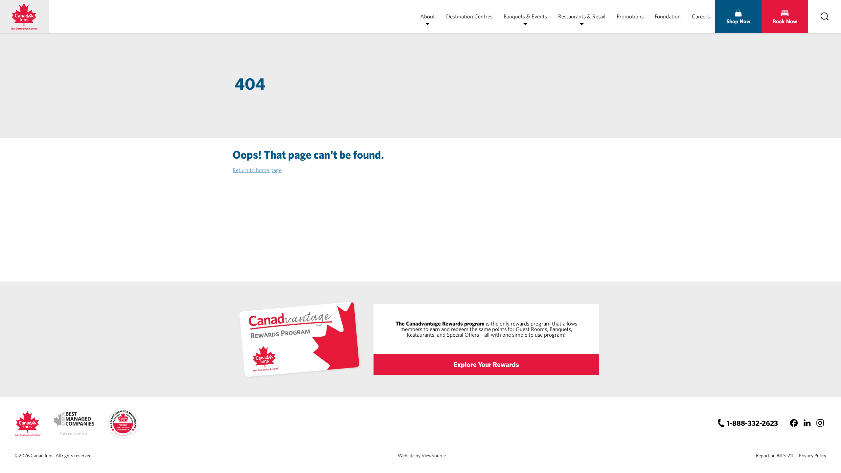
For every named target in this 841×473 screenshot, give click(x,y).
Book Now (785, 21)
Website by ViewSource (422, 455)
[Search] (824, 16)
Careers (701, 16)
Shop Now (738, 21)
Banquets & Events (525, 16)
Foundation (668, 16)
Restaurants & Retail (581, 16)
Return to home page (257, 170)
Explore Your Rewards (486, 364)
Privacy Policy (812, 455)
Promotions (630, 16)
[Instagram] (820, 423)
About (427, 16)
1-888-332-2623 (752, 423)
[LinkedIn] (807, 423)
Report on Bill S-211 (774, 455)
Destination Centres (469, 16)
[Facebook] (794, 423)
